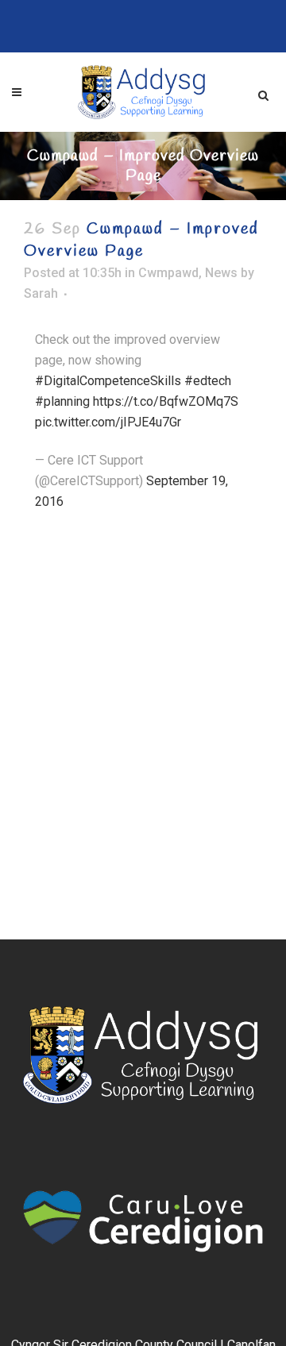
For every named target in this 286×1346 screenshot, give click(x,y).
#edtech (207, 380)
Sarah (41, 293)
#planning (62, 401)
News (221, 272)
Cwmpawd (168, 272)
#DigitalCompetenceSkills (108, 380)
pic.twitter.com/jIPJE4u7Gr (108, 422)
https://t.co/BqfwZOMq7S (165, 401)
